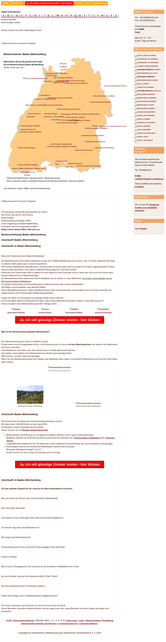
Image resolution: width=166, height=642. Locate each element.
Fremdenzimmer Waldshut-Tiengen (34, 168)
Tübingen (59, 120)
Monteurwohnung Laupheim (94, 135)
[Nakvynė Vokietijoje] (145, 102)
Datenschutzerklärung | (24, 620)
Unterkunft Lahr (30, 129)
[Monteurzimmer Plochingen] (69, 120)
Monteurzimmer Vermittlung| (100, 620)
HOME (5, 3)
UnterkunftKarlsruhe (45, 99)
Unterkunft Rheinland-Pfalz (39, 78)
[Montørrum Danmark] (145, 112)
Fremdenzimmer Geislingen (81, 120)
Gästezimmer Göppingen (77, 117)
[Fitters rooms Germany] (145, 56)
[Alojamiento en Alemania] (146, 60)
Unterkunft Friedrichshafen (103, 312)
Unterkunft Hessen (63, 68)
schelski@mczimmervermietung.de (149, 179)
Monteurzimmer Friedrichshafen (91, 166)
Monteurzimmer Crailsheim (106, 96)
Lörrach (18, 168)
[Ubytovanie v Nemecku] (148, 77)
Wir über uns (17, 3)
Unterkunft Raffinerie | (88, 624)
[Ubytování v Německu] (146, 74)
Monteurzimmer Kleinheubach (87, 438)
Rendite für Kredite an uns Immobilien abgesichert (147, 208)
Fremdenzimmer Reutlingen (69, 123)
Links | (81, 620)
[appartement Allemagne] (146, 98)
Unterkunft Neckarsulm (77, 81)
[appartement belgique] (145, 109)
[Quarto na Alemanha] (144, 116)
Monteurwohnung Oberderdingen (62, 98)
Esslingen (68, 114)
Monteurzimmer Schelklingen (98, 128)
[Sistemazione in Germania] (146, 63)
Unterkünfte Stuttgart (51, 113)
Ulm (97, 126)
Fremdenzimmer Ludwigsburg (70, 109)
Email (137, 32)
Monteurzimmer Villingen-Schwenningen (64, 146)
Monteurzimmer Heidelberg (74, 312)
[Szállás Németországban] (146, 67)
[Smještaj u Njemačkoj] (146, 81)
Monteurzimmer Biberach (97, 141)
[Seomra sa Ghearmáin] (145, 134)
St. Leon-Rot (61, 82)
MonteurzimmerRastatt (35, 105)
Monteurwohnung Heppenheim (35, 430)
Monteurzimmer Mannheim (16, 312)
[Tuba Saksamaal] (143, 130)
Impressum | (72, 620)
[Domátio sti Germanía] (145, 123)
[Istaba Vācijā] (141, 137)
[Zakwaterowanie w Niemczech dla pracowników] (148, 70)
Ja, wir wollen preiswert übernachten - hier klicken (49, 3)
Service (78, 3)
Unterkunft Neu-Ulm (119, 126)
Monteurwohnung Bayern (113, 86)
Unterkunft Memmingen (106, 148)
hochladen (139, 187)
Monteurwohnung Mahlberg (32, 132)
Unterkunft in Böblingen (54, 117)
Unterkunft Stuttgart (45, 312)
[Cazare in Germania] (144, 88)
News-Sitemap (99, 3)
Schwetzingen (54, 75)
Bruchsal (47, 95)
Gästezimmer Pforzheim (55, 105)
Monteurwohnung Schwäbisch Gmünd (87, 114)
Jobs (87, 3)
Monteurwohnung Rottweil (63, 144)
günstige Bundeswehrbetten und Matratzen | (39, 624)
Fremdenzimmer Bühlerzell (102, 102)
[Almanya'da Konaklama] (144, 105)
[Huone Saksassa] (142, 127)
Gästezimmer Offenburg (32, 126)
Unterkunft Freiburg (28, 148)
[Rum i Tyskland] (142, 120)
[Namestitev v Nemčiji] (142, 84)
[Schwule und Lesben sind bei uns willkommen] (148, 91)
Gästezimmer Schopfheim (30, 165)
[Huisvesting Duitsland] (145, 95)
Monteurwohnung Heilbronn (79, 83)
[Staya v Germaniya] (144, 141)
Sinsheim (64, 81)
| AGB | (9, 620)
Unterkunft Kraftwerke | (68, 624)
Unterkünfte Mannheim (59, 73)
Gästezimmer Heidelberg (65, 78)
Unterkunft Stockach (86, 150)
